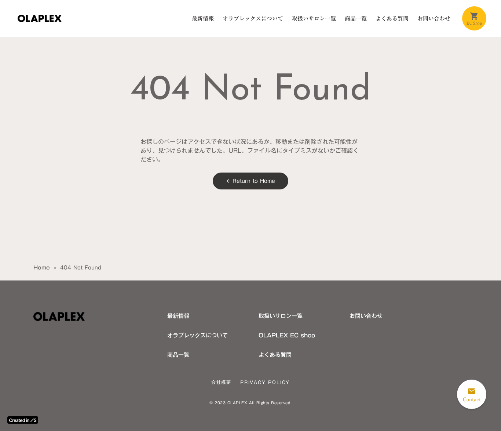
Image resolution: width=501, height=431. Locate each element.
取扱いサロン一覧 (314, 18)
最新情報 (203, 18)
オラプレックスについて (253, 18)
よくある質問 (392, 18)
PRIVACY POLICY (265, 382)
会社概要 (221, 382)
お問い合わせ (433, 18)
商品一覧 (356, 18)
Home (41, 268)
